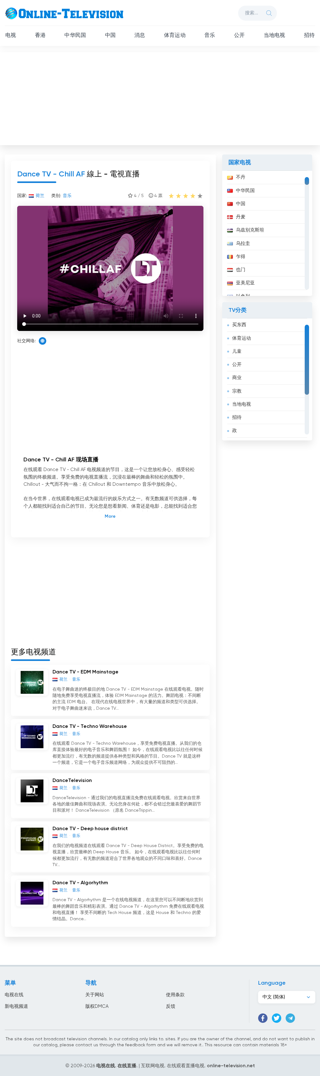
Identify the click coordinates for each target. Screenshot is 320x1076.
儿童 (237, 351)
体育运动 (175, 35)
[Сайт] (42, 341)
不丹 (240, 177)
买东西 (239, 324)
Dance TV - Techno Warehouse (89, 726)
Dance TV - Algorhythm (80, 883)
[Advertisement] (160, 97)
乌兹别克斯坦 (250, 230)
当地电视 (274, 35)
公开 (239, 35)
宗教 (237, 391)
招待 (309, 35)
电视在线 (14, 994)
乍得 (240, 256)
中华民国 (75, 35)
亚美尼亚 (245, 283)
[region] (267, 233)
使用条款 (175, 994)
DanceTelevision (72, 780)
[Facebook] (263, 1018)
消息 (139, 35)
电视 (10, 35)
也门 (240, 269)
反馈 (170, 1006)
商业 (237, 377)
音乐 (209, 35)
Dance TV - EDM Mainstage (85, 672)
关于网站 (94, 994)
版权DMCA (96, 1006)
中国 (110, 35)
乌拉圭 (243, 243)
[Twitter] (276, 1018)
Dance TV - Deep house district (90, 828)
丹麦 (240, 217)
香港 (40, 35)
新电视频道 (16, 1006)
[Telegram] (290, 1018)
